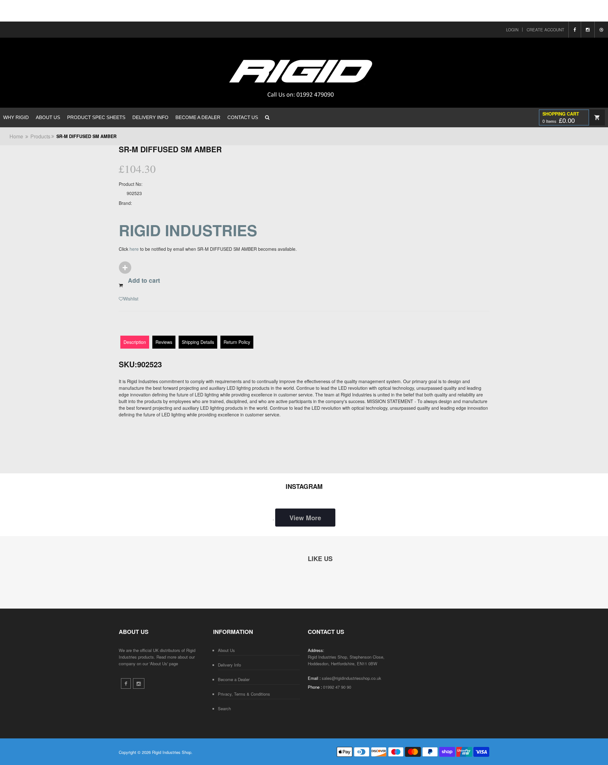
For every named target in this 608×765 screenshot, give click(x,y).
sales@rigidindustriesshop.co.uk (351, 678)
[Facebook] (574, 30)
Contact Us (242, 117)
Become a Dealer (197, 117)
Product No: (130, 184)
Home (16, 136)
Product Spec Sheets (96, 117)
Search (224, 708)
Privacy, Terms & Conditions (244, 694)
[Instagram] (587, 30)
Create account (545, 30)
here (134, 249)
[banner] (259, 72)
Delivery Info (150, 117)
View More (305, 517)
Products (40, 136)
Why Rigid (16, 117)
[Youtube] (601, 30)
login (512, 30)
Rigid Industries (188, 230)
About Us (48, 117)
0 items (558, 120)
